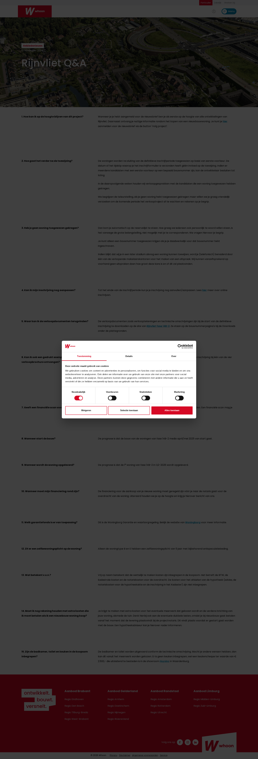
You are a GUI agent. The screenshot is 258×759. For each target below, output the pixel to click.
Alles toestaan (172, 410)
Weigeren (86, 410)
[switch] (112, 398)
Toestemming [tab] (84, 356)
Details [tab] (129, 356)
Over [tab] (173, 356)
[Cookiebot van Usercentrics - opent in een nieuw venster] (180, 346)
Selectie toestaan (129, 410)
